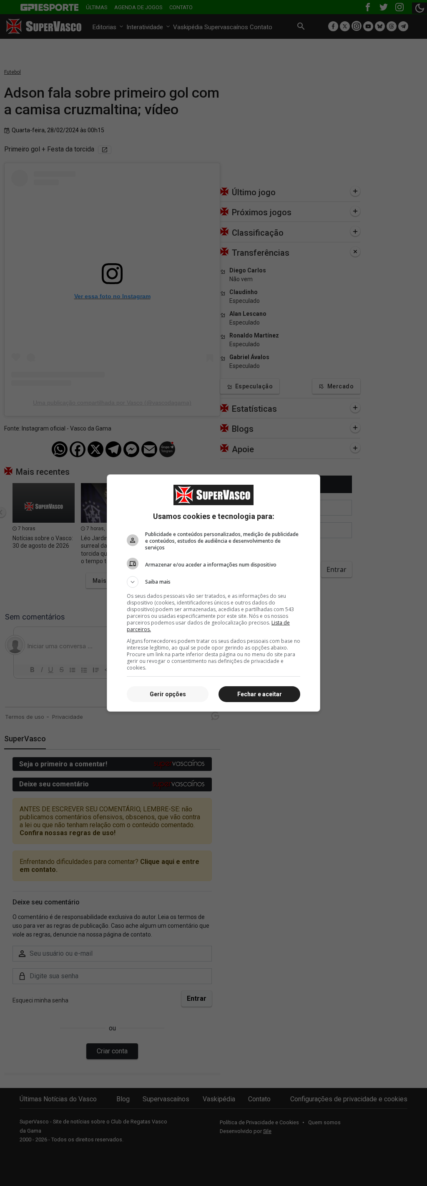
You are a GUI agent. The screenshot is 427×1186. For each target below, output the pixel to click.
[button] (213, 582)
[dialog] (213, 593)
